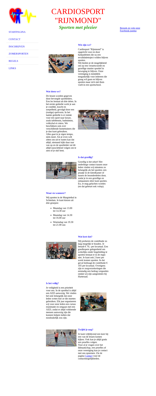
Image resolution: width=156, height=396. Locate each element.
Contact (14, 39)
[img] (22, 15)
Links (12, 68)
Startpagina (17, 32)
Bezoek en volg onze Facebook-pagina (130, 29)
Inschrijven (17, 46)
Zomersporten (18, 53)
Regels (13, 61)
